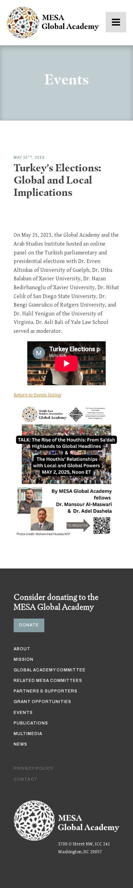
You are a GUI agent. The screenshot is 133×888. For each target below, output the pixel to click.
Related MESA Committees (48, 680)
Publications (31, 723)
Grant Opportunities (42, 701)
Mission (23, 659)
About (22, 648)
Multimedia (28, 733)
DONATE (29, 625)
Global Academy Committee (50, 670)
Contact (26, 779)
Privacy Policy (33, 768)
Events (23, 712)
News (20, 744)
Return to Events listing (37, 395)
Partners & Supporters (45, 691)
